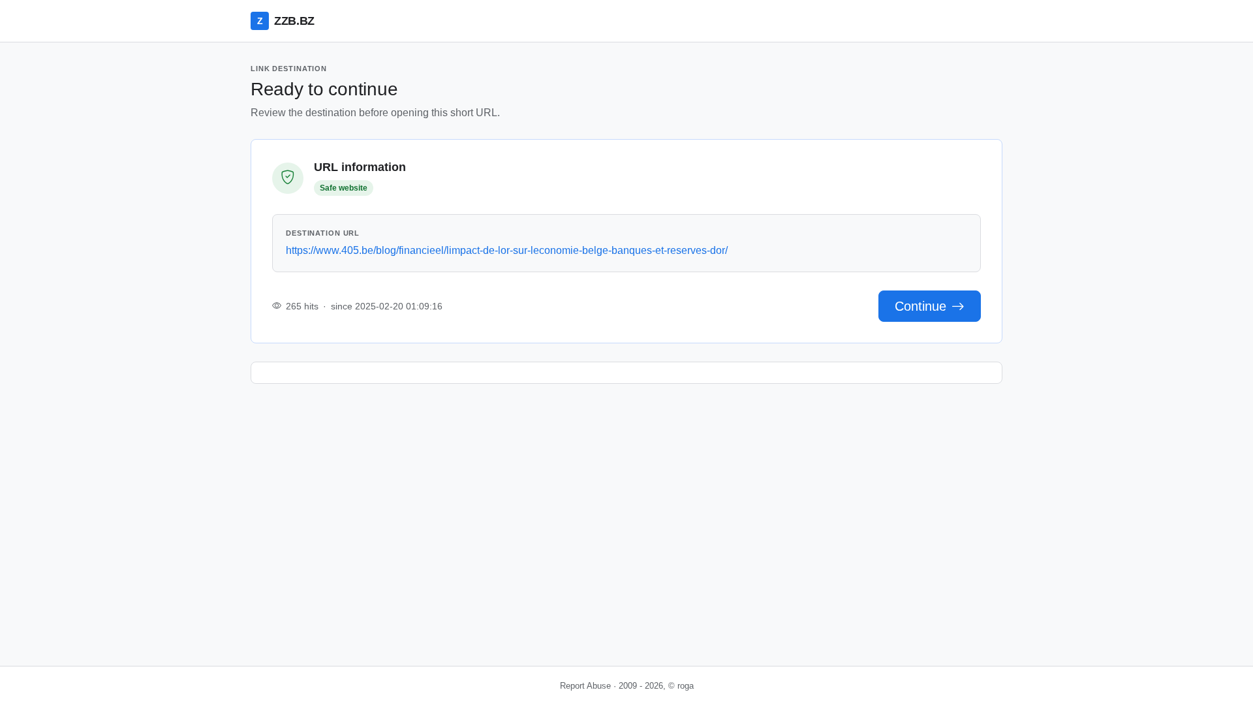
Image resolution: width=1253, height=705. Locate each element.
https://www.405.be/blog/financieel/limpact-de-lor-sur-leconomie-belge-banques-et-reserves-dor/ (507, 250)
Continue (920, 306)
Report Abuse (585, 686)
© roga (681, 686)
